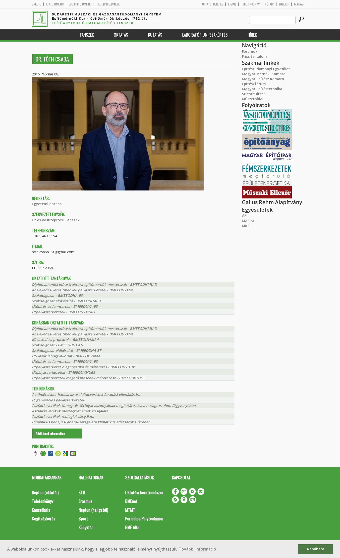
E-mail (232, 4)
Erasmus (85, 501)
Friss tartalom (254, 56)
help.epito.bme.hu (108, 4)
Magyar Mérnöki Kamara (263, 73)
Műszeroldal (252, 98)
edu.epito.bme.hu (80, 4)
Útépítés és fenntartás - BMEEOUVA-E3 (65, 306)
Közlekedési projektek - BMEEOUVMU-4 (65, 339)
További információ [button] (197, 549)
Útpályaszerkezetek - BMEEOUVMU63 (63, 312)
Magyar (299, 4)
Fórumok (249, 51)
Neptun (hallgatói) (93, 510)
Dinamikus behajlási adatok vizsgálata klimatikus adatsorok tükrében (91, 422)
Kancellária (41, 510)
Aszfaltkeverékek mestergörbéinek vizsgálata (70, 411)
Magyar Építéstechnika (262, 88)
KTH (82, 492)
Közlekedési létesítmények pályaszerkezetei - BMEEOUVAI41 (82, 290)
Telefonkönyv (250, 4)
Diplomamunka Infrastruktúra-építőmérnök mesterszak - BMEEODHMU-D (94, 284)
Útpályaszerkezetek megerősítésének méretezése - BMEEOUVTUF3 (88, 377)
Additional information (50, 433)
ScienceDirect (253, 93)
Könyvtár (86, 527)
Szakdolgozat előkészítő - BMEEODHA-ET (66, 301)
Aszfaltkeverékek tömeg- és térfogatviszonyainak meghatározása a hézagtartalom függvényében (114, 405)
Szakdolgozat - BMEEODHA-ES (57, 295)
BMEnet (131, 501)
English (284, 4)
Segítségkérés (43, 518)
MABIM (248, 220)
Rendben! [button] (315, 549)
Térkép (269, 4)
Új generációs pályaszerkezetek (58, 400)
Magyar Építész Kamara (263, 78)
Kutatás (155, 35)
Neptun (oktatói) (45, 492)
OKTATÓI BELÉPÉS (212, 4)
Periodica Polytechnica (144, 518)
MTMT (130, 510)
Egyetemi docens (46, 203)
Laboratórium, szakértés (205, 35)
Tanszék (87, 35)
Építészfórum (254, 83)
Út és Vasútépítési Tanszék (55, 220)
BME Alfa (132, 527)
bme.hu (36, 4)
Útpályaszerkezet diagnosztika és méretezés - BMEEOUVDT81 (84, 367)
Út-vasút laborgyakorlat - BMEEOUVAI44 (66, 356)
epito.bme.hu (55, 4)
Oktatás (121, 35)
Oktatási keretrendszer (144, 492)
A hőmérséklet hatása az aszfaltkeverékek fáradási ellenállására (86, 394)
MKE (245, 225)
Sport (83, 518)
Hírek (252, 35)
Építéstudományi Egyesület (266, 68)
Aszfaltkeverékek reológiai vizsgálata (63, 416)
